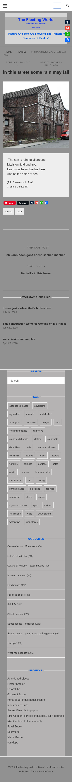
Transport (12, 643)
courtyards (52, 438)
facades (29, 455)
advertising (39, 405)
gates (55, 463)
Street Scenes (15, 614)
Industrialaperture (17, 705)
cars (58, 422)
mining (41, 480)
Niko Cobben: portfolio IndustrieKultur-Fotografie (35, 715)
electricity (14, 455)
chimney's (38, 430)
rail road (50, 488)
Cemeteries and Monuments (22, 546)
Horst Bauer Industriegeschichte (26, 699)
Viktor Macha (15, 737)
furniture (13, 463)
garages (28, 463)
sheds (29, 496)
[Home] (36, 29)
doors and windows (46, 447)
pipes (19, 211)
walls (29, 513)
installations (15, 480)
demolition (14, 447)
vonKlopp (12, 742)
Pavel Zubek (14, 726)
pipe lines (35, 488)
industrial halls (42, 472)
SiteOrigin (47, 771)
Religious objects (16, 594)
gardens (42, 463)
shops (41, 496)
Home (8, 51)
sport (35, 505)
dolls (28, 447)
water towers (44, 513)
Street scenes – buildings (21, 623)
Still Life (11, 604)
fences (42, 455)
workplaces (32, 521)
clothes (37, 438)
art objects (14, 422)
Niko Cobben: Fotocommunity (24, 721)
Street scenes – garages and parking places (30, 633)
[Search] (60, 379)
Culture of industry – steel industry (25, 565)
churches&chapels (18, 438)
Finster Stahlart (16, 684)
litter (30, 480)
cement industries (18, 430)
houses (21, 51)
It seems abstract (16, 575)
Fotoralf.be (13, 689)
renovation (14, 496)
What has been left (17, 652)
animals (30, 414)
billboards (31, 422)
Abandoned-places (18, 678)
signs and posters (18, 505)
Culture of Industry (17, 556)
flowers (55, 455)
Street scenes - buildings (51, 64)
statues (48, 505)
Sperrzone (13, 732)
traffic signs (15, 513)
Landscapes (13, 585)
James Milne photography (22, 710)
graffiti (12, 472)
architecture (46, 414)
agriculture (14, 414)
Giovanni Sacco (16, 694)
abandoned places (18, 405)
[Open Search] (67, 5)
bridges (45, 422)
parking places (16, 488)
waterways (14, 521)
